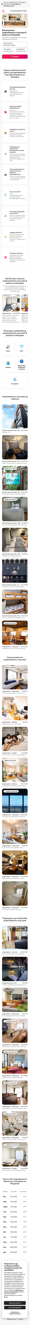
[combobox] (14, 45)
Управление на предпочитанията (15, 1312)
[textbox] (8, 51)
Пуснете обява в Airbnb (18, 11)
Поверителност (12, 1319)
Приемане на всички (15, 1303)
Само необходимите (15, 1307)
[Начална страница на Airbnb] (3, 11)
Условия (20, 1319)
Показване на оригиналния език (12, 5)
